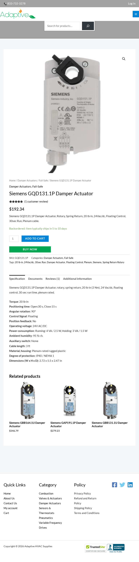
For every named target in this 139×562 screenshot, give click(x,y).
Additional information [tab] (77, 278)
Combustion (46, 493)
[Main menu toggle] (136, 14)
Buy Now (30, 249)
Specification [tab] (17, 278)
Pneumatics (46, 517)
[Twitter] (122, 485)
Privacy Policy (82, 493)
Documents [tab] (35, 278)
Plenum (88, 262)
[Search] (88, 26)
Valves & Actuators (50, 498)
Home (12, 180)
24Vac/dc (29, 262)
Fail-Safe (43, 180)
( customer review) (36, 201)
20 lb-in (19, 262)
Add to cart (35, 238)
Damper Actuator (56, 262)
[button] (124, 59)
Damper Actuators (27, 180)
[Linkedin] (130, 485)
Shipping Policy (83, 508)
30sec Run (40, 262)
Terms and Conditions (87, 513)
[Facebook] (114, 485)
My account (11, 508)
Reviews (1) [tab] (53, 278)
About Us (9, 498)
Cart (6, 513)
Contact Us (10, 503)
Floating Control (74, 262)
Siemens (97, 262)
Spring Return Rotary (113, 262)
